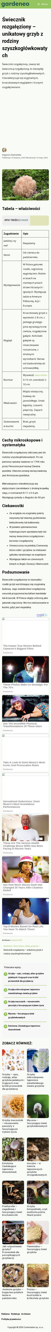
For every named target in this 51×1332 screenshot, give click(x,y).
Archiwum (26, 1314)
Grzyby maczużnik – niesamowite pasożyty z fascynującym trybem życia (12, 1126)
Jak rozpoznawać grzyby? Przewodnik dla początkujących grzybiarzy (12, 1252)
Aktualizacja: (37, 158)
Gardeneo (8, 946)
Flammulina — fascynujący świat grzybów (37, 1249)
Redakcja (15, 1314)
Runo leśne (19, 946)
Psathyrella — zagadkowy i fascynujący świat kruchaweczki (12, 1210)
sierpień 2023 (16, 940)
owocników (41, 375)
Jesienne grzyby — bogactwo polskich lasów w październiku (12, 1293)
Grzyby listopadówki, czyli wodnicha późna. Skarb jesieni (37, 1210)
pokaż (23, 220)
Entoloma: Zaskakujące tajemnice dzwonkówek (9, 1167)
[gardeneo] (16, 4)
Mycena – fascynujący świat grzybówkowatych (37, 1123)
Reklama (5, 1314)
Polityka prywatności (11, 1319)
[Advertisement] (25, 118)
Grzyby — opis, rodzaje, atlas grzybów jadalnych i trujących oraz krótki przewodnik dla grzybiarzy (26, 977)
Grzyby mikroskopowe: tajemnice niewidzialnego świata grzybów (35, 1080)
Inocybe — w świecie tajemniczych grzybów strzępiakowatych (37, 1169)
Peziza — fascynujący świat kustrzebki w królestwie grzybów (38, 1293)
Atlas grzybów (31, 946)
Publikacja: (13, 158)
